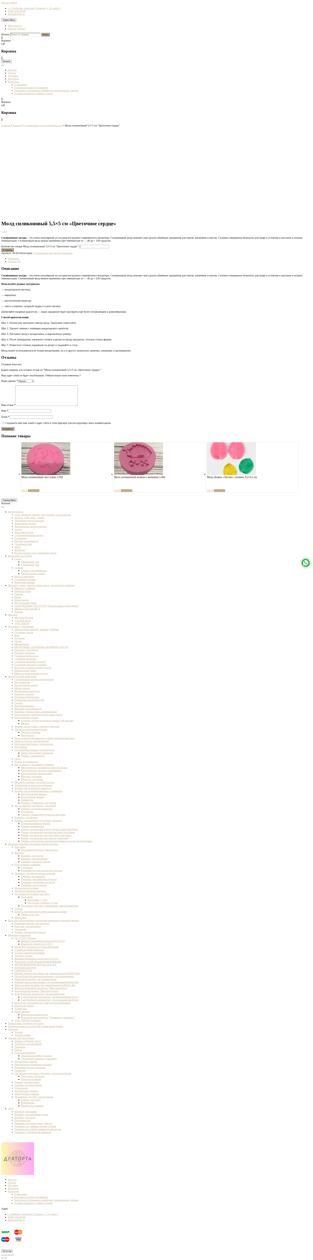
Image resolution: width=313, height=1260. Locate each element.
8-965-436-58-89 (16, 11)
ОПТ (11, 1108)
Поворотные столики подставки (26, 1023)
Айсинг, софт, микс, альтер (29, 517)
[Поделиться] (6, 1255)
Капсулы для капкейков (28, 926)
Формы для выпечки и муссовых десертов (38, 820)
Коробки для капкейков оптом (31, 1114)
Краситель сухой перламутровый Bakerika (38, 961)
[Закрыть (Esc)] (2, 1255)
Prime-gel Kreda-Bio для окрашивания (35, 979)
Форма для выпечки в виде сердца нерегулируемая (49, 829)
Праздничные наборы (27, 1094)
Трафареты (27, 800)
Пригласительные (31, 1079)
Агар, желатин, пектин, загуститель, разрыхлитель (43, 514)
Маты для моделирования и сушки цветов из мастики (45, 738)
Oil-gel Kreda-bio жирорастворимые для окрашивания (44, 976)
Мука (18, 547)
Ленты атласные (30, 914)
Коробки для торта (25, 1117)
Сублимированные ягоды (29, 535)
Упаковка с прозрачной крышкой (33, 1132)
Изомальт (20, 550)
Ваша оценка (9, 381)
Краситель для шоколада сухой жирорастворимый (42, 1002)
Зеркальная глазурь (25, 523)
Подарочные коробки (26, 1091)
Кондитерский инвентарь (22, 676)
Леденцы (20, 638)
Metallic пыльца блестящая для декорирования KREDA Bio (47, 973)
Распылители (22, 1011)
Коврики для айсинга (26, 817)
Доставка (13, 75)
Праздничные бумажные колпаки (33, 1064)
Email (5, 416)
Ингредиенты (15, 511)
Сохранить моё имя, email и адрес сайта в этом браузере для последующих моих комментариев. (58, 423)
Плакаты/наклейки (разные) (36, 1055)
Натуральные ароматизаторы (31, 526)
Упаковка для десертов (33, 885)
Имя (4, 410)
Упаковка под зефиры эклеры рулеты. (35, 1126)
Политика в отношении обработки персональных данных (46, 90)
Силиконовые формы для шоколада (34, 750)
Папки (18, 1049)
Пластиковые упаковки (27, 864)
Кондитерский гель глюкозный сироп (35, 553)
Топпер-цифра (22, 1035)
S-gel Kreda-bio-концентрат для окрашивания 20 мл (49, 999)
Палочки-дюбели (24, 694)
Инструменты (22, 682)
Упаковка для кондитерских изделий (35, 873)
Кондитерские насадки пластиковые (41, 770)
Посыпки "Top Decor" (27, 650)
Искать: (5, 34)
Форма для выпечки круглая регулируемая (44, 838)
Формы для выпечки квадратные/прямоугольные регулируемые (56, 841)
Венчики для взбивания (28, 708)
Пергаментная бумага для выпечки (34, 744)
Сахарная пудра (23, 544)
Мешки (25, 723)
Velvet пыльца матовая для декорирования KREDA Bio (45, 985)
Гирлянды (20, 1047)
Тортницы (26, 867)
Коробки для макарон (33, 876)
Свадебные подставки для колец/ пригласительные (43, 1073)
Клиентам (13, 81)
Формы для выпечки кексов (30, 932)
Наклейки (20, 847)
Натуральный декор (26, 603)
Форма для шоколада (26, 761)
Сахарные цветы (24, 632)
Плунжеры (27, 811)
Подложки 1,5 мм (37, 900)
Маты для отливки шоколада (37, 753)
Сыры (18, 558)
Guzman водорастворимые (29, 950)
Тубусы (19, 908)
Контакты (13, 78)
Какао (18, 597)
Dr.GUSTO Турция (25, 938)
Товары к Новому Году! (28, 1041)
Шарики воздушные (32, 1105)
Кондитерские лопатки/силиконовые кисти (39, 714)
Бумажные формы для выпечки (32, 923)
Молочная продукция (20, 556)
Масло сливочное (24, 576)
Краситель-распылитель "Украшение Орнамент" (48, 1017)
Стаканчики (21, 1088)
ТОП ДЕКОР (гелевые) (28, 1020)
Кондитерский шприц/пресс (36, 773)
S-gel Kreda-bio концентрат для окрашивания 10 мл (49, 997)
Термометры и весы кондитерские (33, 785)
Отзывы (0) (14, 261)
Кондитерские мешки (26, 717)
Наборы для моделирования (36, 808)
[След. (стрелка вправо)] (6, 1258)
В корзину (7, 250)
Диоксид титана (23, 955)
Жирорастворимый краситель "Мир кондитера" (41, 988)
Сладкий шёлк (23, 620)
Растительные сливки (33, 573)
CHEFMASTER (23, 970)
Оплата (12, 73)
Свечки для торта (30, 1099)
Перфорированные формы (35, 823)
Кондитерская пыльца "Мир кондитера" (37, 991)
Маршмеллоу (22, 644)
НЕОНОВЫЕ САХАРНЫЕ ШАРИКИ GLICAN (41, 647)
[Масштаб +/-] (12, 1255)
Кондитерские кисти (26, 685)
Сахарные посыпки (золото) (30, 661)
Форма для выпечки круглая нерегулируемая (46, 835)
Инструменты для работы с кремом (34, 764)
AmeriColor (21, 1008)
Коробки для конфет (26, 1111)
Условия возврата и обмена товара (33, 93)
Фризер (19, 611)
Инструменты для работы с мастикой (35, 805)
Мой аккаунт (15, 25)
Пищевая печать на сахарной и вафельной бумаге (35, 1026)
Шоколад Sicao (23, 591)
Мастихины (27, 735)
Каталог (12, 70)
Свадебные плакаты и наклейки (39, 1058)
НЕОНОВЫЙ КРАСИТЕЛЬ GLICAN (35, 964)
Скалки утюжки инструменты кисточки (43, 814)
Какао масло (21, 600)
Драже (18, 641)
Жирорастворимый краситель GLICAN (36, 958)
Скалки (19, 703)
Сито (17, 758)
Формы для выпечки (32, 826)
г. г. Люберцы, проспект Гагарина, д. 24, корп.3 (34, 8)
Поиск (45, 34)
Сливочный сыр (30, 564)
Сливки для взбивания (33, 570)
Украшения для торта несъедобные (34, 1097)
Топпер (19, 1032)
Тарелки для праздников (28, 1085)
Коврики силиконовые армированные (36, 711)
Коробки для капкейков (34, 858)
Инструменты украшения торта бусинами (44, 767)
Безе (17, 635)
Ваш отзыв (8, 405)
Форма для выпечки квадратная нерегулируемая (48, 832)
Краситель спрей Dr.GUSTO (37, 944)
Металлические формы (34, 794)
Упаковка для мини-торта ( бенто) (33, 1123)
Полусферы (21, 747)
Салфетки (20, 1070)
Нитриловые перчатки (27, 691)
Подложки (27, 897)
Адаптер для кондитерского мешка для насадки (47, 720)
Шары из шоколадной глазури (31, 673)
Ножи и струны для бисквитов (32, 741)
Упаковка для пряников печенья (39, 879)
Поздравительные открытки (30, 1067)
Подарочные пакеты (26, 1061)
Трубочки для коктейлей (28, 1044)
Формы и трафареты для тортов (38, 803)
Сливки (19, 567)
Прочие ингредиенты (26, 541)
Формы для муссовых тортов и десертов (37, 726)
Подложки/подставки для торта (32, 894)
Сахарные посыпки (25, 658)
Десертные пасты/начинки (29, 520)
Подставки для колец (33, 1076)
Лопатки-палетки (30, 732)
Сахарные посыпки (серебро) (31, 664)
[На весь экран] (9, 1255)
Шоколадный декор (25, 670)
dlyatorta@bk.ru (16, 14)
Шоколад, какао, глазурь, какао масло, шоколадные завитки (41, 585)
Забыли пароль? (17, 28)
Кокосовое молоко (25, 582)
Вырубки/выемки (24, 705)
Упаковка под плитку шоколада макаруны (38, 1129)
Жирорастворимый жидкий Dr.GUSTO (43, 941)
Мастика (13, 614)
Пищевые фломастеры (27, 697)
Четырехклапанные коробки (30, 891)
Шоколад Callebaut (25, 588)
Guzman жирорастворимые (30, 952)
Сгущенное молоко (25, 579)
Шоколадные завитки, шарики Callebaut (37, 629)
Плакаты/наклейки (25, 1052)
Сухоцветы (21, 538)
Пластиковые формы (32, 797)
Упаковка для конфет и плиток (38, 882)
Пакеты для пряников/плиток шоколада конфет (41, 911)
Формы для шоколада (33, 755)
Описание (13, 258)
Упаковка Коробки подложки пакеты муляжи (33, 844)
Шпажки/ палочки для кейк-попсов (34, 782)
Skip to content (9, 2)
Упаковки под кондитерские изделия (41, 870)
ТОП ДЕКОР (22, 623)
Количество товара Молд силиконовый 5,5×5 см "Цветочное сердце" (39, 246)
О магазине (20, 84)
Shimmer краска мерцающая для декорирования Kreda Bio (47, 982)
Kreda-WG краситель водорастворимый (37, 947)
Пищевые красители (19, 935)
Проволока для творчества (29, 700)
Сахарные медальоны (26, 656)
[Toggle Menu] (2, 507)
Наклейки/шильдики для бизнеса (39, 850)
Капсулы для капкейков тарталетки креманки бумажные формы (43, 920)
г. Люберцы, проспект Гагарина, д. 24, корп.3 (33, 1214)
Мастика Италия (24, 617)
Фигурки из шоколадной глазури (33, 667)
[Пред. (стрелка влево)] (2, 1258)
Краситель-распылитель (34, 1014)
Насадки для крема (31, 776)
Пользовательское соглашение (31, 87)
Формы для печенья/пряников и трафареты (38, 791)
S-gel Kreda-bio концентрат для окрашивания (39, 994)
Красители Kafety (24, 1005)
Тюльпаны (20, 929)
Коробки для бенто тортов (35, 861)
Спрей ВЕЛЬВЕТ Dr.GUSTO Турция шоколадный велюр (46, 606)
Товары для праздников (21, 1038)
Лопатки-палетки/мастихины (31, 729)
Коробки (19, 852)
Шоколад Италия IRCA (27, 608)
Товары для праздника (27, 1082)
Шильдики (21, 917)
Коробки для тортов (32, 855)
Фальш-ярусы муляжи (27, 888)
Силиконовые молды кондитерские (53, 253)
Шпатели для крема (32, 779)
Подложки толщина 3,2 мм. (43, 902)
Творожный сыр (30, 561)
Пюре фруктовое (24, 532)
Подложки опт (23, 1120)
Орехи (18, 529)
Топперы (13, 1029)
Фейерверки (28, 1102)
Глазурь (19, 594)
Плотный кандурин (25, 967)
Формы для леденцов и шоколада (33, 788)
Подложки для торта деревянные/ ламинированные (49, 905)
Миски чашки (22, 688)
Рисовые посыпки (25, 653)
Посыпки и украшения (20, 626)
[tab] (160, 258)
